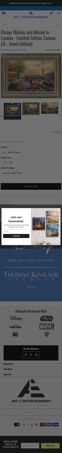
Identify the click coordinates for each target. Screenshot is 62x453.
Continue (16, 236)
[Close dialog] (58, 210)
